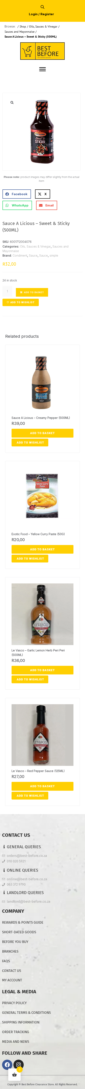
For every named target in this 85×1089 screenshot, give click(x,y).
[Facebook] (7, 1065)
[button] (12, 102)
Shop (23, 26)
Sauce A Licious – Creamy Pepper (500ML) (41, 417)
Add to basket (34, 292)
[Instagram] (18, 1065)
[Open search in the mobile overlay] (42, 7)
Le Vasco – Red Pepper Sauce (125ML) (38, 771)
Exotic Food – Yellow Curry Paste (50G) (38, 534)
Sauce (33, 255)
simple (54, 255)
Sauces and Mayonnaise (19, 31)
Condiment (20, 255)
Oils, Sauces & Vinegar (43, 26)
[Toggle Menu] (42, 69)
